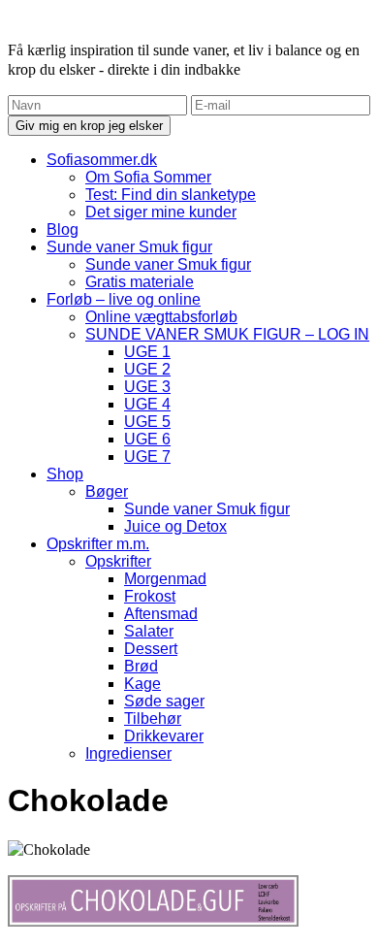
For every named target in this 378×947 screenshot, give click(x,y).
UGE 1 (147, 351)
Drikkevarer (164, 736)
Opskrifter (118, 561)
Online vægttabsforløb (161, 317)
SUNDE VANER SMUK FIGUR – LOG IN (227, 334)
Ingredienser (128, 753)
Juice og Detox (175, 526)
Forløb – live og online (124, 299)
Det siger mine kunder (160, 212)
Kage (142, 683)
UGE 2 (147, 369)
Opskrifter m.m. (98, 544)
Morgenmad (165, 579)
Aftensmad (161, 613)
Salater (148, 631)
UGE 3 (147, 386)
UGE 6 (147, 439)
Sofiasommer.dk (102, 159)
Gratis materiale (139, 282)
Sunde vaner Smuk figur (129, 247)
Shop (65, 474)
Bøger (106, 491)
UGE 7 (147, 456)
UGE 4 (147, 404)
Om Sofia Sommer (148, 177)
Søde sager (164, 701)
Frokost (149, 596)
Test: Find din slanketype (170, 194)
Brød (141, 666)
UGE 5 (147, 421)
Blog (63, 229)
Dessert (150, 648)
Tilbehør (152, 718)
